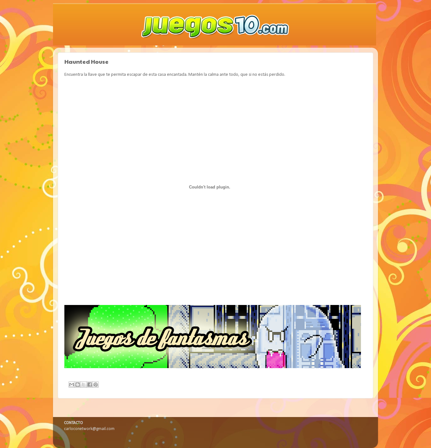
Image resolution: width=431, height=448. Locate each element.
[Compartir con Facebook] (89, 384)
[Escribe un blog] (77, 384)
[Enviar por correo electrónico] (71, 384)
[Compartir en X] (83, 384)
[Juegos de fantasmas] (212, 367)
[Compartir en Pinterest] (95, 384)
